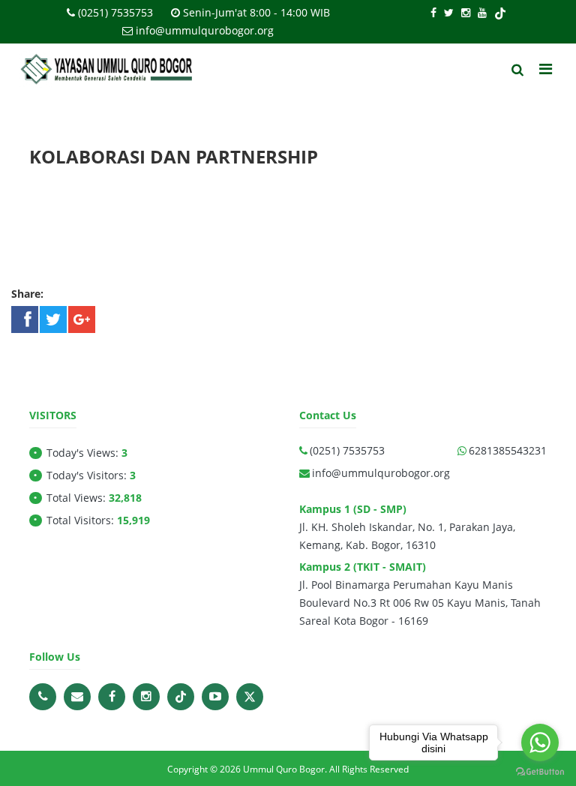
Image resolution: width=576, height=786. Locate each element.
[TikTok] (500, 12)
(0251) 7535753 (115, 12)
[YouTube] (482, 12)
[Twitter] (449, 12)
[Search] (517, 70)
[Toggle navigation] (545, 69)
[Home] (108, 70)
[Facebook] (433, 12)
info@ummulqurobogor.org (205, 30)
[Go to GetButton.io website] (540, 771)
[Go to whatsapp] (540, 742)
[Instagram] (465, 12)
